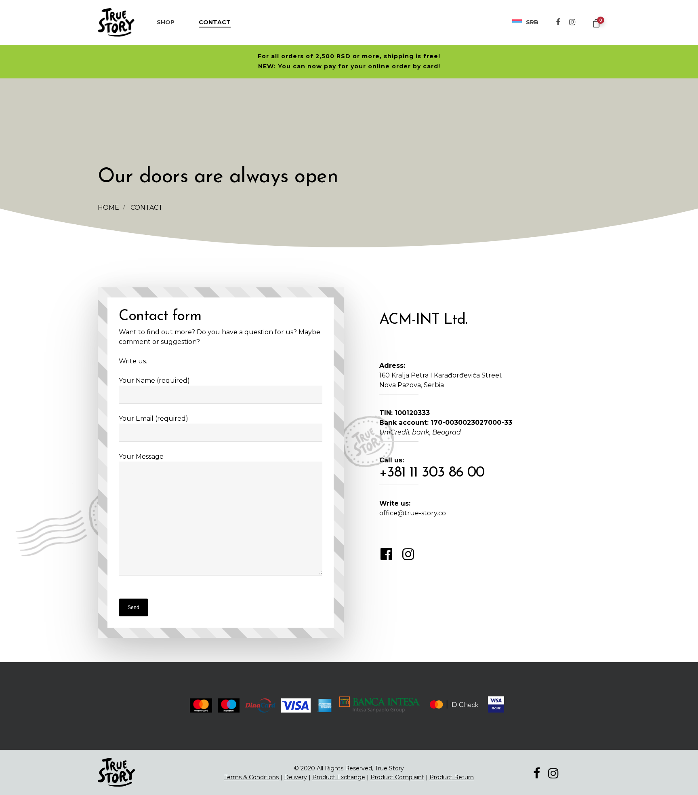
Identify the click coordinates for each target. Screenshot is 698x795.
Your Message (141, 456)
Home (108, 207)
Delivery (295, 777)
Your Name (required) (154, 380)
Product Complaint (397, 777)
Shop (165, 22)
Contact (215, 22)
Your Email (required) (153, 418)
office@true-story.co (412, 513)
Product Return (451, 777)
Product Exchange (338, 777)
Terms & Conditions (251, 777)
